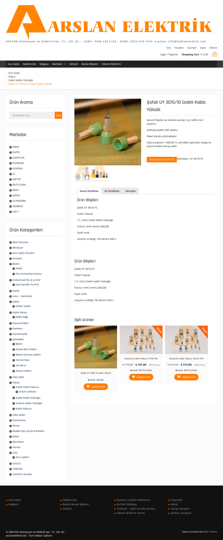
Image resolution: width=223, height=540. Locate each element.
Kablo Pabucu (24, 408)
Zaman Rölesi (23, 370)
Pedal (19, 268)
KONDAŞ (18, 168)
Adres (174, 504)
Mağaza (44, 64)
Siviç (15, 452)
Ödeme (213, 47)
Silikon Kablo (23, 306)
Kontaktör (18, 339)
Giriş (168, 47)
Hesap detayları (180, 508)
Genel (16, 290)
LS (14, 173)
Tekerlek (17, 468)
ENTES (16, 152)
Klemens (18, 328)
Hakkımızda (29, 64)
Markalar (57, 64)
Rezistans (18, 441)
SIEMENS (18, 206)
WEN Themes (210, 531)
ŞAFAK (100, 379)
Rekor (16, 436)
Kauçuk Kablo (20, 323)
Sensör (17, 447)
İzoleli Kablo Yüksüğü (20, 80)
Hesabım (179, 47)
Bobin (19, 343)
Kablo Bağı (22, 316)
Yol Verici (21, 365)
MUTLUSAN (145, 370)
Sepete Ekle (98, 387)
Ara (58, 115)
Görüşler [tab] (130, 191)
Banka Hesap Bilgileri (76, 504)
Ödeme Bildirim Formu (131, 513)
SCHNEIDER (19, 200)
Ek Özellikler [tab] (112, 191)
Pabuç (12, 76)
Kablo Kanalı (20, 312)
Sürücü (17, 463)
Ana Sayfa (13, 64)
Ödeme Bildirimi (111, 64)
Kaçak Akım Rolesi (26, 349)
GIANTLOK (19, 157)
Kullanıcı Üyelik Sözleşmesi (134, 500)
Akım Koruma (20, 242)
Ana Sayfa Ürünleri (23, 253)
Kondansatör (20, 334)
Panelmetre (19, 420)
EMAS (16, 146)
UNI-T (16, 211)
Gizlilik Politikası (127, 504)
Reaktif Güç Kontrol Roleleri (29, 431)
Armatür (17, 258)
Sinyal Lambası (27, 391)
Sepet (203, 47)
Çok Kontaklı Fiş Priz (27, 284)
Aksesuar (18, 247)
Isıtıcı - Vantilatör (22, 296)
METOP (17, 179)
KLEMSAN (18, 163)
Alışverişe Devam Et (161, 159)
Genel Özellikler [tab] (89, 191)
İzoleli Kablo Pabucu (27, 387)
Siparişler (192, 47)
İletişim (74, 64)
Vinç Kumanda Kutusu (29, 273)
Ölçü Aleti (18, 377)
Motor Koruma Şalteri (28, 354)
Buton (16, 263)
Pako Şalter (19, 414)
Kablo (16, 301)
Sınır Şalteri (22, 457)
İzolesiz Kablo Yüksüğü (29, 403)
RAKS (16, 190)
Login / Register (169, 54)
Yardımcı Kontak (22, 474)
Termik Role (22, 360)
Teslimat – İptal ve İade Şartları (136, 508)
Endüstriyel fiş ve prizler (27, 280)
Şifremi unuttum (181, 513)
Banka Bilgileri (90, 64)
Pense (16, 425)
